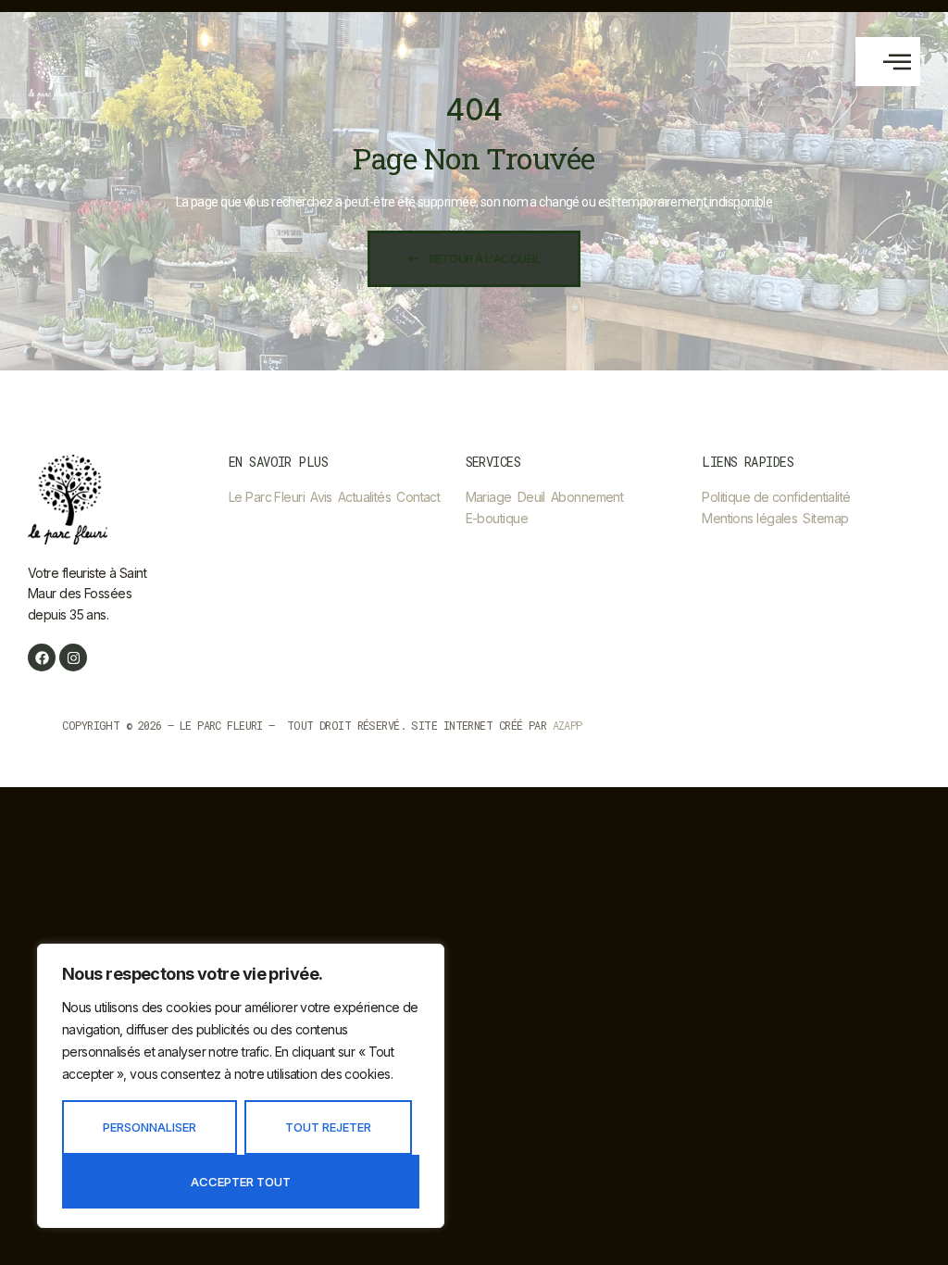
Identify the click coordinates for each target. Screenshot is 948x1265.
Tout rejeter (328, 1127)
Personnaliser (149, 1127)
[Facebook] (42, 657)
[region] (240, 1086)
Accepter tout (241, 1181)
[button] (887, 61)
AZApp (567, 725)
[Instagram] (73, 657)
